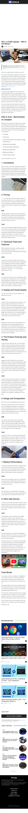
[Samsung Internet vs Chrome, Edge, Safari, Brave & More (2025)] (14, 629)
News (4, 729)
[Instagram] (9, 801)
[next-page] (5, 706)
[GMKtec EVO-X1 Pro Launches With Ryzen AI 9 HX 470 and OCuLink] (23, 740)
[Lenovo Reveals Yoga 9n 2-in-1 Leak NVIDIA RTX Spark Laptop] (23, 731)
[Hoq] (2, 46)
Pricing (2, 198)
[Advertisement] (14, 19)
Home (2, 35)
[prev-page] (2, 706)
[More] (18, 613)
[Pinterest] (14, 801)
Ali (1, 640)
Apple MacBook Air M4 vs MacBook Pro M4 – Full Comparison (13, 679)
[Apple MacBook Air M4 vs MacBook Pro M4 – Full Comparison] (14, 671)
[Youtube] (22, 801)
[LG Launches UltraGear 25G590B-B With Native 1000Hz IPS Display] (23, 748)
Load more (13, 771)
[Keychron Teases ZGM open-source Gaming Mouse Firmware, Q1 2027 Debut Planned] (23, 756)
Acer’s (23, 110)
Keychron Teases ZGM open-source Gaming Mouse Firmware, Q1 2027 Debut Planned (10, 757)
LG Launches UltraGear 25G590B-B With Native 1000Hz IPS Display (11, 749)
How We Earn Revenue (15, 784)
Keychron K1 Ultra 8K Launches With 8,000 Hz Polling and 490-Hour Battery (10, 766)
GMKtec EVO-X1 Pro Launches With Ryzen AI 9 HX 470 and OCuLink (10, 741)
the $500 (14, 268)
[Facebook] (5, 801)
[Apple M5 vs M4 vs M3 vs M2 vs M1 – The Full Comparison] (14, 650)
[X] (18, 801)
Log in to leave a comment (14, 716)
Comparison (3, 38)
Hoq (6, 46)
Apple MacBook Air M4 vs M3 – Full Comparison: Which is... (13, 700)
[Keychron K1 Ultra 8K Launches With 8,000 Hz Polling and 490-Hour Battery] (23, 765)
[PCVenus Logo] (14, 2)
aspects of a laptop (19, 249)
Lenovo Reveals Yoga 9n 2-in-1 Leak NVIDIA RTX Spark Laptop (10, 732)
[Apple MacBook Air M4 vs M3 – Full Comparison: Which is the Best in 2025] (14, 691)
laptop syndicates (10, 86)
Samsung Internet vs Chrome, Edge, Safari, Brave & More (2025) (13, 638)
